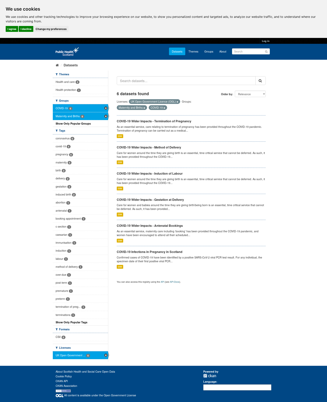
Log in (265, 41)
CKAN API (62, 381)
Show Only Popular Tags (71, 322)
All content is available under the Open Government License (99, 395)
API (162, 281)
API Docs (174, 281)
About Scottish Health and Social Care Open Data (85, 371)
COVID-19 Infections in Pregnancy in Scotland (149, 252)
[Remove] (177, 101)
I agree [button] (12, 29)
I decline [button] (26, 29)
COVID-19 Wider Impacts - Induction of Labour (150, 173)
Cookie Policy (64, 376)
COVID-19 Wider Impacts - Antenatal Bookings (150, 225)
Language (209, 381)
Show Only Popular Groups (73, 123)
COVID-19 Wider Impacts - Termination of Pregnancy (154, 121)
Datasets (177, 51)
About (222, 51)
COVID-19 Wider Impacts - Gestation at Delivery (150, 199)
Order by (226, 94)
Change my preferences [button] (51, 29)
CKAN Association (66, 386)
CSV (120, 136)
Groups (208, 51)
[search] (260, 80)
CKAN (209, 376)
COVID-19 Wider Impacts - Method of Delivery (149, 147)
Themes (193, 51)
